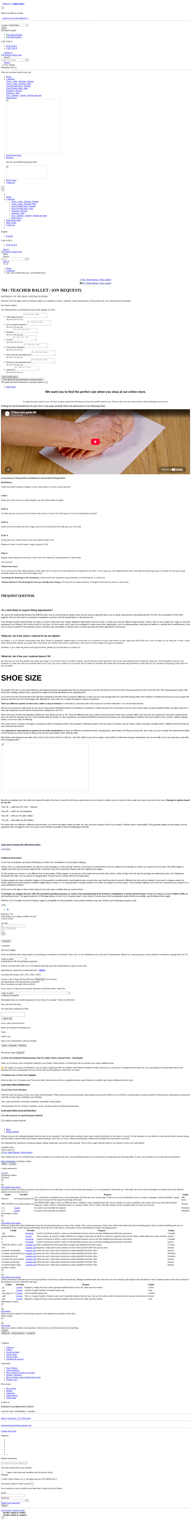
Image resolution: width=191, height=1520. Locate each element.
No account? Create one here (13, 1510)
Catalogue (10, 199)
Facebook (13, 1045)
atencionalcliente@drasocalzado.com (16, 1425)
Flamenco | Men (12, 93)
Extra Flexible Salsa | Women (18, 86)
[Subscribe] (27, 1463)
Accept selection (18, 1333)
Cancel (4, 1330)
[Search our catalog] (27, 60)
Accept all (30, 1333)
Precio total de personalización (18, 355)
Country (4, 25)
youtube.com (30, 1245)
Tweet (4, 1045)
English (18, 37)
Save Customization (9, 377)
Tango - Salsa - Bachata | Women (20, 81)
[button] (11, 1187)
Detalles (9, 332)
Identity (9, 1391)
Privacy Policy (12, 1357)
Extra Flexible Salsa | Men (17, 88)
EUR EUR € (11, 46)
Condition (5, 1147)
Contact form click (8, 1431)
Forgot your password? (10, 1503)
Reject (4, 1164)
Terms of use (11, 1354)
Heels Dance (11, 98)
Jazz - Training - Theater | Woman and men (24, 95)
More (8, 1129)
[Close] (2, 190)
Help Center (11, 222)
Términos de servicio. (15, 1359)
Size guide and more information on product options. (23, 380)
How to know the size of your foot (20, 1372)
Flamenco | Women (14, 91)
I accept (12, 1164)
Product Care (11, 1380)
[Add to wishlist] (2, 931)
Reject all (5, 1333)
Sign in (6, 249)
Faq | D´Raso (11, 1368)
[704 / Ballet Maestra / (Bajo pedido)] (95, 283)
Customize (6, 941)
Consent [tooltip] (4, 1173)
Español (18, 35)
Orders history (12, 1395)
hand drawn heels (13, 220)
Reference (5, 914)
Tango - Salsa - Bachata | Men (18, 84)
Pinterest (22, 1045)
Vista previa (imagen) (15, 347)
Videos (9, 1350)
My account (11, 1388)
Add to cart (11, 928)
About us (10, 1347)
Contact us (10, 225)
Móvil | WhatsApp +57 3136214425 (16, 1418)
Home (8, 197)
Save (4, 28)
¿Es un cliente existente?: (16, 324)
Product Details (12, 1132)
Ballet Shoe (11, 387)
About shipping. (12, 1370)
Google (17, 1208)
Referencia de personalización (18, 362)
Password (5, 1498)
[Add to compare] (3, 934)
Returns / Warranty (14, 1375)
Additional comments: (10, 995)
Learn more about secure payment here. (18, 1110)
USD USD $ (11, 48)
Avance (9, 340)
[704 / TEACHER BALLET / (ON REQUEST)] (95, 280)
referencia (10, 370)
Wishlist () (8, 53)
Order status (11, 1398)
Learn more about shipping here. (15, 1084)
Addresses (10, 1393)
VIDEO (41, 970)
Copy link (20, 1053)
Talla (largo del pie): (14, 317)
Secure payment (12, 1352)
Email (3, 1493)
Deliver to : (14, 4)
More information (8, 1161)
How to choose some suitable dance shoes (23, 1377)
